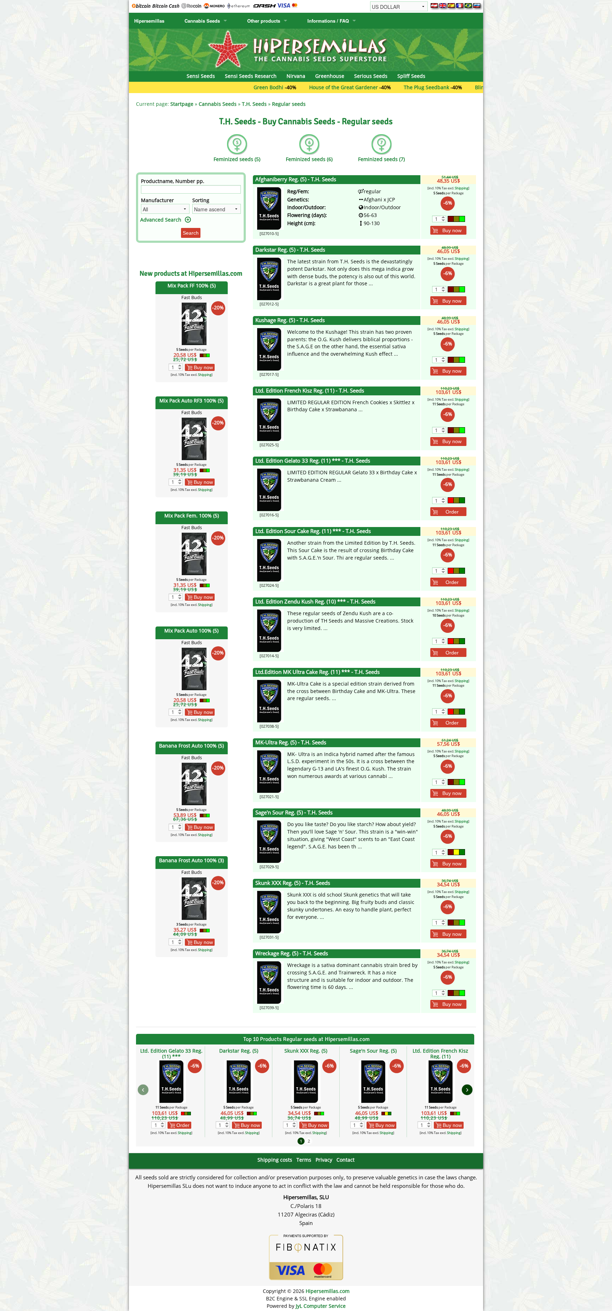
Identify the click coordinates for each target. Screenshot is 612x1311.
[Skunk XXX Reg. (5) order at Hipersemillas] (269, 911)
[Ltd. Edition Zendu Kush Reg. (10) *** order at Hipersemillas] (269, 630)
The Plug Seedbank (381, 87)
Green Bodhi (224, 87)
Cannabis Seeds (202, 20)
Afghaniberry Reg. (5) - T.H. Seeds (295, 179)
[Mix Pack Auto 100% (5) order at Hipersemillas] (194, 668)
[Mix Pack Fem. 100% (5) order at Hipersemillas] (194, 553)
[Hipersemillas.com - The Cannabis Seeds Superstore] (306, 49)
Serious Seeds (370, 76)
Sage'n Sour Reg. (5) (373, 1050)
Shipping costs (274, 1159)
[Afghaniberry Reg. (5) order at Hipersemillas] (269, 208)
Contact (345, 1159)
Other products (263, 20)
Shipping (204, 374)
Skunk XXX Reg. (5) (305, 1050)
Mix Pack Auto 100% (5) (191, 630)
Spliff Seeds (411, 76)
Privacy (324, 1159)
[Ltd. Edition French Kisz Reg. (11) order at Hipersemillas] (269, 419)
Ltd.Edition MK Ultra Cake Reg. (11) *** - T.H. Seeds (317, 672)
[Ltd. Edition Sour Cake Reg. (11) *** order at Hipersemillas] (269, 559)
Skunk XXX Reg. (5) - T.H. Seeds (292, 883)
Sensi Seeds (201, 76)
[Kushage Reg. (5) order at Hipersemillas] (269, 348)
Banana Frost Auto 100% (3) (191, 860)
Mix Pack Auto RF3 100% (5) (191, 400)
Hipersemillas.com (328, 1291)
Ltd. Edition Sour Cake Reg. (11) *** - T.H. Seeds (313, 531)
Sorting (200, 200)
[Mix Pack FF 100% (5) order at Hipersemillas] (194, 323)
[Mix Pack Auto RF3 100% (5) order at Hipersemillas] (194, 438)
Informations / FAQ (328, 20)
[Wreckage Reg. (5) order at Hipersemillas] (269, 982)
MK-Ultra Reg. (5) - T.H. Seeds (290, 742)
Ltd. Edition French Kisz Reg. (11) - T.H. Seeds (309, 390)
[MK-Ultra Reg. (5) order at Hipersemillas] (269, 770)
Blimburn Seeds (449, 87)
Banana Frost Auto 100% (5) (191, 745)
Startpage (181, 104)
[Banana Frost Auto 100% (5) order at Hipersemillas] (194, 783)
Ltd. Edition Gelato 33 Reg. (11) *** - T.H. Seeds (312, 460)
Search (191, 233)
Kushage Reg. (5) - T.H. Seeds (290, 320)
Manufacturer (157, 200)
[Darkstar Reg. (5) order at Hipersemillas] (269, 278)
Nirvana (296, 76)
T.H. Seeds (254, 104)
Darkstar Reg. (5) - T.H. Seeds (290, 249)
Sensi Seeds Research (251, 76)
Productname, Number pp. (172, 181)
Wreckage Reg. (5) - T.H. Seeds (291, 953)
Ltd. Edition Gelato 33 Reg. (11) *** (171, 1053)
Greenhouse (329, 76)
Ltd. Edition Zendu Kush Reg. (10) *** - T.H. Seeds (315, 601)
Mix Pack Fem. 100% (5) (191, 515)
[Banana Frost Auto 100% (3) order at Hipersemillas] (194, 898)
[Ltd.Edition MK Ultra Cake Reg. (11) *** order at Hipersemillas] (269, 700)
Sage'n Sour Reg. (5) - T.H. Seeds (294, 812)
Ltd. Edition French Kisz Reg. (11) (440, 1053)
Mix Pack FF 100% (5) (192, 285)
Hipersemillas (149, 20)
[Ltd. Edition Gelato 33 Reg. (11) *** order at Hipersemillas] (269, 489)
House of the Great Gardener (299, 87)
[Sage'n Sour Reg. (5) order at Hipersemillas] (269, 841)
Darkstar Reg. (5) (238, 1050)
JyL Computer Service (321, 1306)
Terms (303, 1159)
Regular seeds (289, 104)
